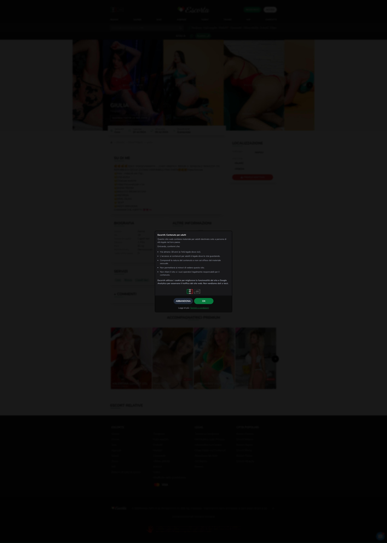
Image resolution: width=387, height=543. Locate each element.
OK (203, 301)
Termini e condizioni (199, 307)
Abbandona (183, 301)
